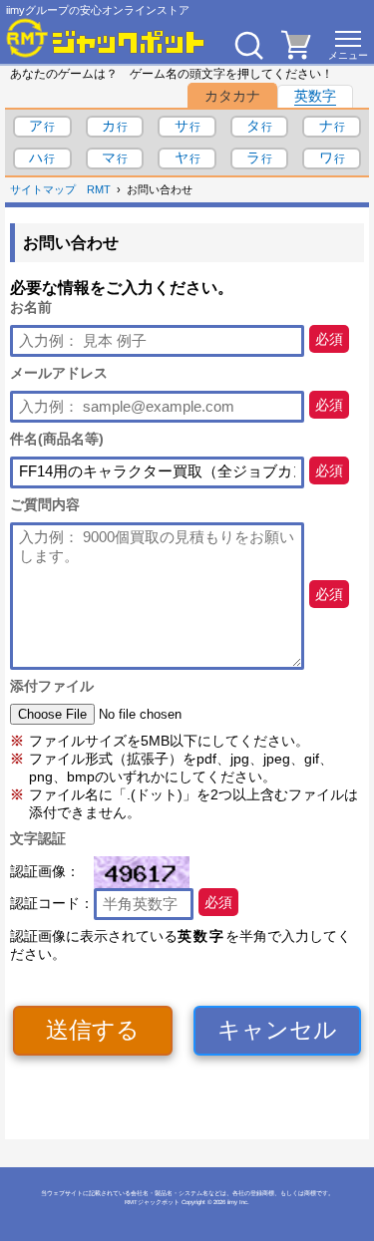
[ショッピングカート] (296, 54)
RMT (99, 189)
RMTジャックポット (152, 1202)
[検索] (248, 45)
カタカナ (232, 96)
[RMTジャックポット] (105, 38)
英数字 (315, 96)
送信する (93, 1030)
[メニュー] (348, 45)
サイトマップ (43, 189)
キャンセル (277, 1030)
